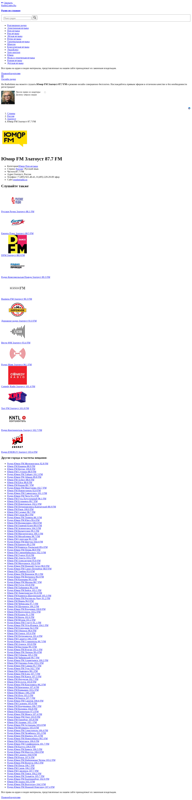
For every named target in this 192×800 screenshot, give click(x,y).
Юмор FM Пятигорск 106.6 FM (23, 741)
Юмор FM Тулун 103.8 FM (20, 585)
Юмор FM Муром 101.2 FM (21, 620)
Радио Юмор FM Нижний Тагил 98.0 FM (28, 566)
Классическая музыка (18, 47)
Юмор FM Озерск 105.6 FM (21, 633)
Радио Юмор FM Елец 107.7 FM (23, 674)
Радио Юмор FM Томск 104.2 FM (24, 773)
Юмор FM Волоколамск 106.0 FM (24, 523)
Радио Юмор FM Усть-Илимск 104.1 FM (27, 625)
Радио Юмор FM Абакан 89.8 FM (24, 477)
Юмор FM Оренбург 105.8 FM (22, 719)
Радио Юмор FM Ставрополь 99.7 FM (26, 641)
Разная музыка (14, 60)
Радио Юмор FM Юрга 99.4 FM (23, 520)
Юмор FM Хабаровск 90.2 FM (22, 587)
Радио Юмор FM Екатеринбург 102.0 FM (28, 779)
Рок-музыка (13, 33)
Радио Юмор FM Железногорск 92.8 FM (27, 463)
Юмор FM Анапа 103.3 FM (21, 781)
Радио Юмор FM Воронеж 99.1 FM (25, 574)
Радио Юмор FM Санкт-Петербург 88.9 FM (29, 568)
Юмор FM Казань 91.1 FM (20, 614)
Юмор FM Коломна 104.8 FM (22, 709)
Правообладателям (10, 73)
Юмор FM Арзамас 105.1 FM (22, 722)
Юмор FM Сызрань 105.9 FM (22, 703)
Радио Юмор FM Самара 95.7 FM (24, 665)
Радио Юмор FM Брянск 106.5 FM (24, 749)
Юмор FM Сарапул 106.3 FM (22, 639)
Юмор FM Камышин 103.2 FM (23, 690)
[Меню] (2, 76)
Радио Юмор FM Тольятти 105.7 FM (25, 776)
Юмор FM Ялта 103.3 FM (20, 695)
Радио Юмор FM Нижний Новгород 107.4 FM (30, 787)
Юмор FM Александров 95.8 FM (23, 560)
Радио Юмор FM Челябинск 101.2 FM (26, 733)
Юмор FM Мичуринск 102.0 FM (23, 563)
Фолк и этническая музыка (21, 57)
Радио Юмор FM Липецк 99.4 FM (24, 652)
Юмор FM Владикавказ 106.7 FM (24, 706)
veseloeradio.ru (20, 179)
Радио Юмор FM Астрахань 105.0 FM (26, 725)
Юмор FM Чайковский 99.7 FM (23, 657)
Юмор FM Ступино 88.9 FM (21, 471)
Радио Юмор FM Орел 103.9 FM (23, 717)
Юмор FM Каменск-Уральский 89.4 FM (27, 547)
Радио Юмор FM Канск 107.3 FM (24, 676)
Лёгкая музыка (14, 36)
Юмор (10, 55)
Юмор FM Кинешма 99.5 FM (22, 579)
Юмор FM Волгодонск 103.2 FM (23, 612)
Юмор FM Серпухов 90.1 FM (22, 539)
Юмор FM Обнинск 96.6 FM (21, 630)
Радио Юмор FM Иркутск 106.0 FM (25, 752)
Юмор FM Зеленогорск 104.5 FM (24, 528)
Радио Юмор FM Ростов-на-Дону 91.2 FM (28, 598)
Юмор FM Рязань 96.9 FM (20, 601)
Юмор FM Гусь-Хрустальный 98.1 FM (26, 498)
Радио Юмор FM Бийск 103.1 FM (24, 590)
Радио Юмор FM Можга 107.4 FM (24, 714)
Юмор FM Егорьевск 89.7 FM (22, 501)
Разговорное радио (17, 25)
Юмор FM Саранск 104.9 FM (22, 754)
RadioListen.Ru (8, 5)
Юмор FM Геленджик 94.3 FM (22, 628)
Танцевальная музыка (18, 41)
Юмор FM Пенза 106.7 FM (20, 765)
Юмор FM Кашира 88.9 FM (21, 466)
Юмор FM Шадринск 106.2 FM (23, 606)
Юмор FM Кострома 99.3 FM (22, 647)
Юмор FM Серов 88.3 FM (20, 515)
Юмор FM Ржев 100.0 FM (20, 509)
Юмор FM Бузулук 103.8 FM (21, 682)
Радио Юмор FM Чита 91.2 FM (23, 496)
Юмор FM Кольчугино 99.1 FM (23, 531)
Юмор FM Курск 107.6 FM (20, 757)
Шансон (11, 44)
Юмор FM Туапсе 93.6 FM (20, 555)
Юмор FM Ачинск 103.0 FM (21, 644)
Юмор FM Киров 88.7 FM (20, 485)
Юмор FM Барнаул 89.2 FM (21, 544)
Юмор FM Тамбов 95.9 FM (21, 571)
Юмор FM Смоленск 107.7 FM (22, 771)
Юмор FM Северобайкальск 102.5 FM (26, 552)
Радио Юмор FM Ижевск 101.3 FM (25, 736)
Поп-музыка (13, 31)
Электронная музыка (18, 28)
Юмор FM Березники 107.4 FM (23, 687)
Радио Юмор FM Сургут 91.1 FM (24, 622)
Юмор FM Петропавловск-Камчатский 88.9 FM (31, 506)
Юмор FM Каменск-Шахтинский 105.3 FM (29, 595)
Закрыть (8, 2)
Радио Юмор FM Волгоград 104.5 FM (26, 784)
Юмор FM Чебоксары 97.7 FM (22, 603)
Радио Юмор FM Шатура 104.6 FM (25, 541)
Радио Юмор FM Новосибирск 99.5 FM (27, 738)
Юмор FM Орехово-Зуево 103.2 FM (25, 663)
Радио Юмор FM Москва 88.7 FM (24, 582)
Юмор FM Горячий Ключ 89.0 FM (24, 525)
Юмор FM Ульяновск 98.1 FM (22, 671)
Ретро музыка (14, 39)
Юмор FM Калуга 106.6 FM (21, 746)
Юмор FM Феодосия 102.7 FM (22, 679)
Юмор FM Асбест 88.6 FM (20, 479)
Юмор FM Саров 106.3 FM (20, 768)
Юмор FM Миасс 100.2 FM (21, 692)
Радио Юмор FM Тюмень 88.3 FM (24, 517)
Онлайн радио (8, 79)
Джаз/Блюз (12, 49)
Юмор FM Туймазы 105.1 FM (22, 655)
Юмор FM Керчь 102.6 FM (20, 617)
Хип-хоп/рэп (13, 52)
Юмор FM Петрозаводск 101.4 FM (24, 636)
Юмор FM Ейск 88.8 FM (19, 482)
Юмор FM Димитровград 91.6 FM (24, 593)
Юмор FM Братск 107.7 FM (21, 698)
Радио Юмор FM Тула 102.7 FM (23, 668)
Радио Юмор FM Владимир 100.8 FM (26, 609)
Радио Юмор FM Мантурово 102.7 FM (26, 488)
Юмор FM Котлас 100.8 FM (21, 469)
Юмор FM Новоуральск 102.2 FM (24, 504)
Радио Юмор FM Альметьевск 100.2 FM (27, 660)
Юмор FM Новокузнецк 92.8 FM (24, 490)
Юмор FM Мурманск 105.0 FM (23, 727)
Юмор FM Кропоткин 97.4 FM (23, 711)
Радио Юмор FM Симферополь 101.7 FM (28, 744)
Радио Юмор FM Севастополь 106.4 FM (27, 730)
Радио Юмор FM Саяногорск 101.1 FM (27, 493)
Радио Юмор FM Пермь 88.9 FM (23, 550)
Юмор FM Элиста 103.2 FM (21, 558)
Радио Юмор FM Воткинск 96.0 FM (25, 577)
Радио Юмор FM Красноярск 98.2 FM (26, 684)
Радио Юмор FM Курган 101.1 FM (24, 649)
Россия (19, 169)
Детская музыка (15, 63)
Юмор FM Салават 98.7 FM (21, 512)
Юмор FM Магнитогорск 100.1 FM (25, 533)
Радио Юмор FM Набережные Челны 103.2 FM (31, 760)
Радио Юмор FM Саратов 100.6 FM (25, 701)
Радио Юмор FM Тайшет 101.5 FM (25, 474)
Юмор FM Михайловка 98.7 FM (23, 536)
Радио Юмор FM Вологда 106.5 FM (25, 763)
